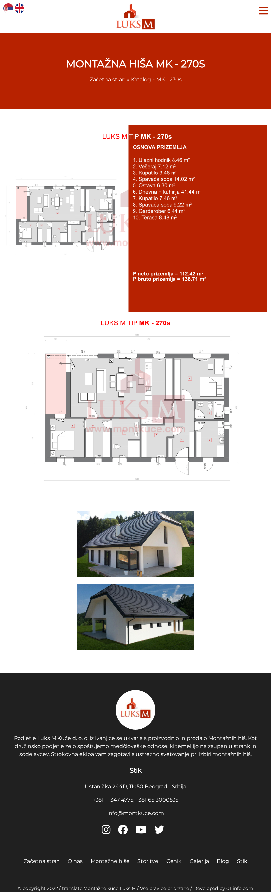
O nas (75, 861)
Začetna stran (42, 861)
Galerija (199, 861)
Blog (223, 861)
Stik (242, 861)
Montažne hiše (110, 861)
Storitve (147, 861)
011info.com (239, 888)
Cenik (174, 861)
